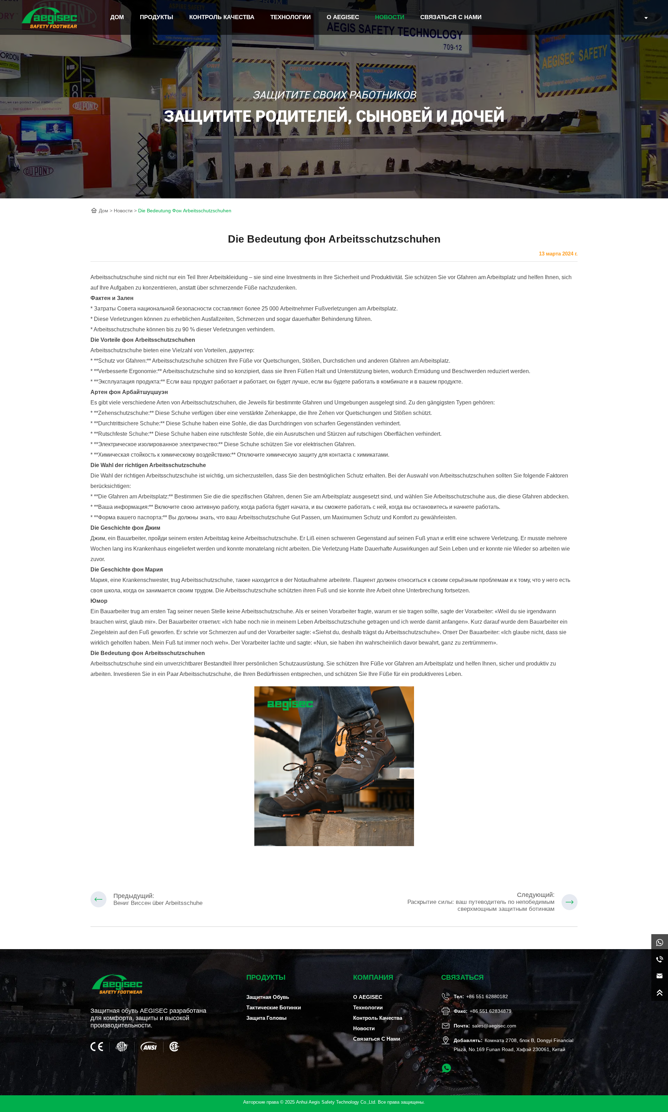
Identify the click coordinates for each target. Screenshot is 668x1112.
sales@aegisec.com (494, 1025)
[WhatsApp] (659, 942)
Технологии (290, 17)
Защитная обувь (267, 997)
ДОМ (117, 17)
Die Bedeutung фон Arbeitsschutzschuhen (184, 210)
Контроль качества (221, 17)
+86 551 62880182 (487, 996)
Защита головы (266, 1018)
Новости (389, 17)
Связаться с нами (451, 17)
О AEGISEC (343, 17)
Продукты (156, 17)
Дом (103, 210)
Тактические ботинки (273, 1007)
